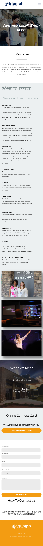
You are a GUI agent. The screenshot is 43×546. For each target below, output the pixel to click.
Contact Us (21, 495)
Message (4, 478)
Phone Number (6, 470)
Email (3, 461)
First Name (5, 446)
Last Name (5, 453)
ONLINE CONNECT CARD (22, 430)
